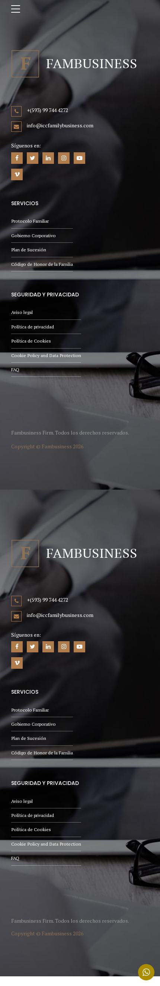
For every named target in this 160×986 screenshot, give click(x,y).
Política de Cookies (31, 341)
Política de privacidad (32, 327)
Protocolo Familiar (30, 221)
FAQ (15, 369)
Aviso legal (22, 312)
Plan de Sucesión (28, 249)
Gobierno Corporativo (33, 235)
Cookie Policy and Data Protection (46, 355)
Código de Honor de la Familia (42, 264)
